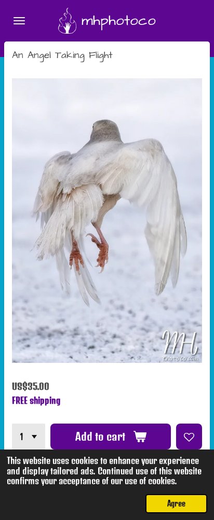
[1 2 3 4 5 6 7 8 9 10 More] (28, 436)
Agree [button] (176, 503)
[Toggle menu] (19, 21)
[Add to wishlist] (189, 436)
